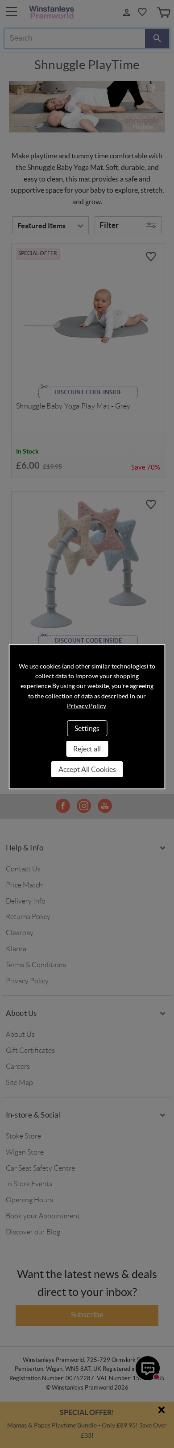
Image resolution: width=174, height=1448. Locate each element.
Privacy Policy (86, 706)
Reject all (87, 749)
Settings (87, 728)
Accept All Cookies (87, 769)
